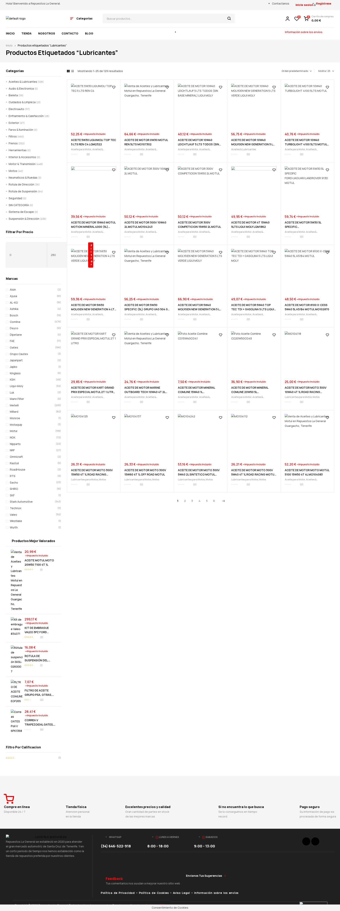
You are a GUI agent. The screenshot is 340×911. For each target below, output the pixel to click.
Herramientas (18, 150)
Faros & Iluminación (21, 130)
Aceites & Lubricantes (243, 149)
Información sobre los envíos (216, 893)
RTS (12, 476)
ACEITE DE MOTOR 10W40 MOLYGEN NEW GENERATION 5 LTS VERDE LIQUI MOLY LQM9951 (253, 144)
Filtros (13, 136)
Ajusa (13, 296)
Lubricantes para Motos (298, 397)
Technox (15, 508)
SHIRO (14, 489)
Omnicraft (16, 457)
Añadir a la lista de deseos (113, 87)
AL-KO (14, 302)
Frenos (13, 143)
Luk (12, 392)
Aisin (13, 289)
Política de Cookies (154, 893)
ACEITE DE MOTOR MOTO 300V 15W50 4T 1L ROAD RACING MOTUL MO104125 (92, 474)
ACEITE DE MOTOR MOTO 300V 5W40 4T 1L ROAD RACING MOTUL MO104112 (253, 474)
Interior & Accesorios (22, 157)
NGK (12, 437)
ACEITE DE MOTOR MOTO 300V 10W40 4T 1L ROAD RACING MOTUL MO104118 (305, 392)
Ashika (14, 309)
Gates (14, 347)
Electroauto (16, 109)
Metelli (14, 405)
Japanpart (16, 360)
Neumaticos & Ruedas (23, 177)
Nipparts (15, 444)
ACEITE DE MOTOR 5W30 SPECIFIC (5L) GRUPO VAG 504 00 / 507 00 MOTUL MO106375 (146, 309)
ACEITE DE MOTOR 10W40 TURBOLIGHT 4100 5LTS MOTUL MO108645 (306, 144)
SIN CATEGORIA (19, 205)
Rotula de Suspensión (23, 191)
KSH (12, 379)
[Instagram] (315, 841)
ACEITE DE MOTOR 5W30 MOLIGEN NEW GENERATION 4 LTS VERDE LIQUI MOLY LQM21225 (93, 309)
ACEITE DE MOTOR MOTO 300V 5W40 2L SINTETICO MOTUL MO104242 (199, 474)
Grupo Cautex (19, 354)
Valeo (13, 514)
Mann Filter (17, 399)
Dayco (14, 328)
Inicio (9, 45)
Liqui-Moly (16, 386)
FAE (12, 341)
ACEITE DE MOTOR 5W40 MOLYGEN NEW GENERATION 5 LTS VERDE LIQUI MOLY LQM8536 (200, 309)
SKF (12, 495)
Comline (15, 322)
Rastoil (14, 463)
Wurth (14, 527)
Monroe (15, 418)
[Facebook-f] (306, 841)
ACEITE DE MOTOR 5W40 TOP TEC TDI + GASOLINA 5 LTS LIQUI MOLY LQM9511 (252, 309)
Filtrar (91, 255)
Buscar (229, 18)
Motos (316, 397)
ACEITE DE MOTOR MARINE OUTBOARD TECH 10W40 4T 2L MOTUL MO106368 (144, 392)
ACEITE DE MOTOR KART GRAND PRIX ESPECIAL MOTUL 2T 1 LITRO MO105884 (93, 392)
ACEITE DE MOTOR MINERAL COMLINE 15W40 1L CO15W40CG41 (196, 392)
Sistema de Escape (21, 212)
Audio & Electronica (21, 88)
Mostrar (322, 71)
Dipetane (16, 334)
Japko (13, 367)
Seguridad (15, 198)
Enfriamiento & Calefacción (26, 116)
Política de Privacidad (118, 893)
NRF (12, 450)
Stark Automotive (21, 501)
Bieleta (13, 95)
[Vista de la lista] (72, 71)
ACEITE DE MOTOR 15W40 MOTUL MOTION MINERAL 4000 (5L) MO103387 (93, 227)
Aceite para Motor (81, 149)
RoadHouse (17, 469)
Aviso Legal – (183, 893)
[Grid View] (68, 71)
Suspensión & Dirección (24, 219)
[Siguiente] (223, 501)
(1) (33, 758)
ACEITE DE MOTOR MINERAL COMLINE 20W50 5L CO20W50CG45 (249, 392)
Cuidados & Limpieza (22, 102)
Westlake (16, 521)
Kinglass (15, 373)
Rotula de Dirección (21, 184)
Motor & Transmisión (22, 164)
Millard (14, 411)
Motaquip (16, 424)
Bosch (14, 315)
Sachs (14, 482)
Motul (13, 431)
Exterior (14, 123)
